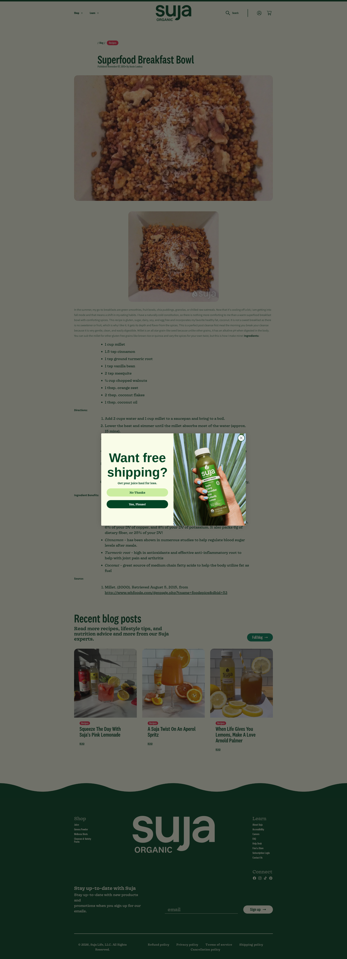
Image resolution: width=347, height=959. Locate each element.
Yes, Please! (137, 504)
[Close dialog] (241, 438)
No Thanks (137, 492)
